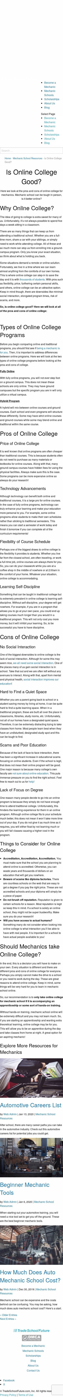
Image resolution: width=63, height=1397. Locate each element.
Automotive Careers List (30, 1105)
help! (31, 781)
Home (8, 158)
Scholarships (51, 99)
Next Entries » (8, 1319)
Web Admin (10, 1114)
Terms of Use (25, 1395)
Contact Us (33, 1370)
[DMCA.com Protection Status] (31, 1338)
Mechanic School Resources (27, 158)
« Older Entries (8, 1315)
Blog (47, 107)
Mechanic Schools (33, 1351)
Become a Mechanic (33, 1346)
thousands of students (32, 279)
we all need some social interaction (33, 663)
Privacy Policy (8, 1395)
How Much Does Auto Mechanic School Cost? (30, 1276)
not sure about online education (30, 773)
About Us (49, 103)
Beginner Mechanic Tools (24, 1188)
